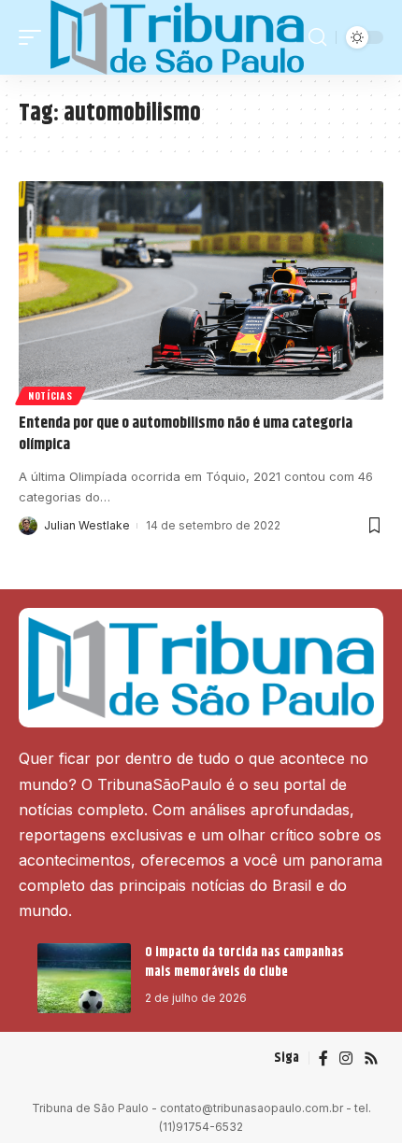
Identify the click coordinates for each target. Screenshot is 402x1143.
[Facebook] (323, 1058)
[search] (317, 37)
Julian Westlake (87, 525)
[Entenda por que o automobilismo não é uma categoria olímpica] (201, 290)
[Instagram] (346, 1058)
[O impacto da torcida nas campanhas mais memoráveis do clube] (84, 978)
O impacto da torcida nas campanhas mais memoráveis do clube (244, 962)
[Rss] (371, 1058)
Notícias (50, 395)
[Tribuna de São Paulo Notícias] (177, 37)
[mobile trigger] (34, 37)
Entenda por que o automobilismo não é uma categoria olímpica (185, 434)
